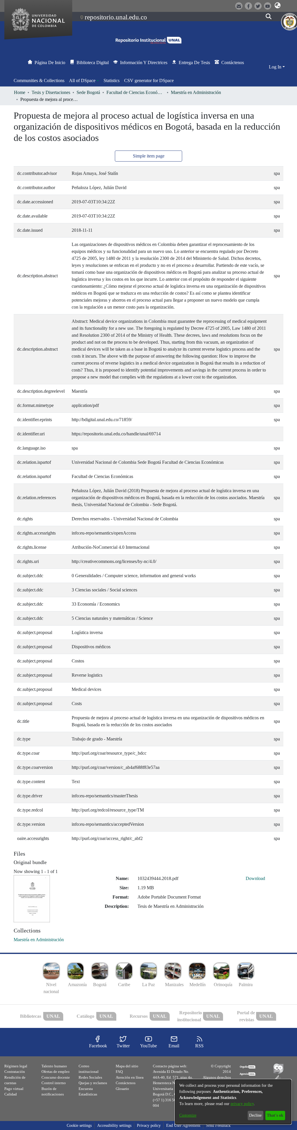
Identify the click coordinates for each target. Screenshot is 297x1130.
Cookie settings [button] (79, 1125)
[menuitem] (84, 80)
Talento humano (54, 1066)
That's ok (275, 1115)
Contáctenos (125, 1083)
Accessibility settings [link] (114, 1125)
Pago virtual (13, 1088)
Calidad (10, 1094)
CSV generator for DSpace (149, 80)
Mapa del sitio (127, 1066)
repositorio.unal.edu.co (116, 17)
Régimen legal (15, 1066)
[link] (39, 939)
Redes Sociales (90, 1077)
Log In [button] (275, 66)
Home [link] (19, 92)
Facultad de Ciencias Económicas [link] (135, 92)
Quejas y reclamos (93, 1083)
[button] (277, 5)
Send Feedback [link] (218, 1125)
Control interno (53, 1083)
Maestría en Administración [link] (196, 92)
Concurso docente (55, 1077)
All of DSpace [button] (82, 80)
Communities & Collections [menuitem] (39, 80)
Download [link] (255, 878)
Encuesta (86, 1088)
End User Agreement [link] (183, 1125)
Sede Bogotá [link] (88, 92)
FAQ (119, 1071)
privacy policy (242, 1104)
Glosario (122, 1088)
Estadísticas (88, 1094)
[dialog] (233, 1102)
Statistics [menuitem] (111, 80)
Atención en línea (130, 1077)
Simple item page (148, 155)
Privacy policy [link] (149, 1125)
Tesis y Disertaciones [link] (51, 92)
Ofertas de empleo (55, 1071)
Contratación (14, 1071)
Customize (187, 1115)
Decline (255, 1115)
